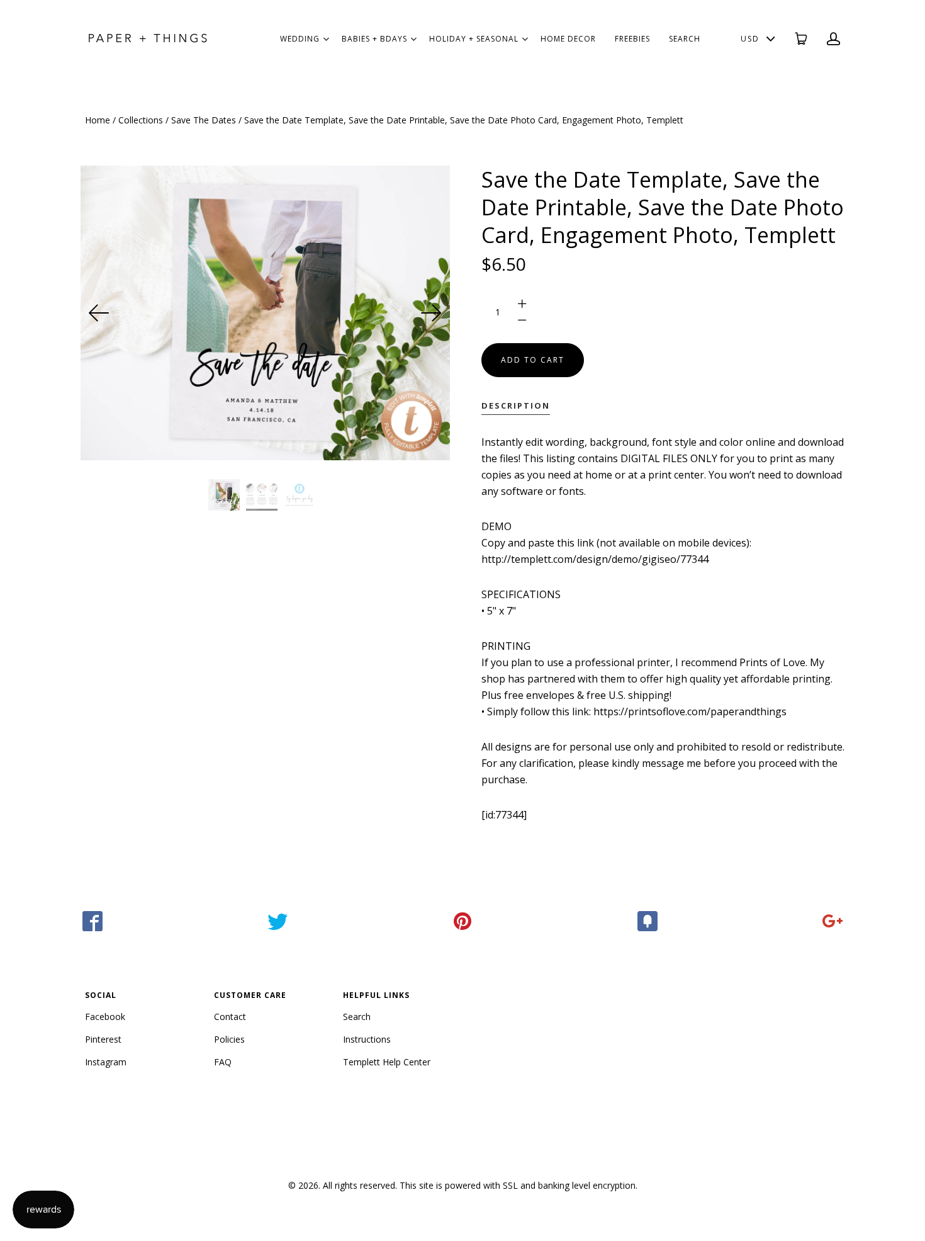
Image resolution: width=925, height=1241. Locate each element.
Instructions (367, 1039)
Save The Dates (203, 120)
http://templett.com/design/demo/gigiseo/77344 (595, 559)
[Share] (92, 921)
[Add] (832, 921)
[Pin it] (462, 921)
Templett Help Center (386, 1062)
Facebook (105, 1017)
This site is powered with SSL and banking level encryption (518, 1185)
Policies (229, 1039)
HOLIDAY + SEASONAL (474, 38)
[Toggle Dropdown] (326, 39)
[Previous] (99, 313)
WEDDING (300, 38)
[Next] (431, 313)
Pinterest (103, 1039)
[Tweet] (277, 921)
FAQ (223, 1062)
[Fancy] (647, 921)
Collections (140, 120)
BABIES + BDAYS (374, 38)
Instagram (105, 1062)
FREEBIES (632, 38)
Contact (230, 1017)
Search (357, 1017)
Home (97, 120)
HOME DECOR (568, 38)
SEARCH (684, 38)
